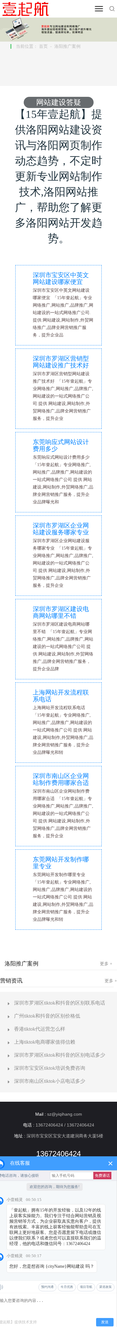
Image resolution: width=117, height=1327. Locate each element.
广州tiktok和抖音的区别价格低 (47, 1016)
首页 (43, 46)
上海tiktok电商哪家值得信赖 (44, 1042)
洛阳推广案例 (67, 46)
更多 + (106, 963)
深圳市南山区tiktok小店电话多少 (49, 1081)
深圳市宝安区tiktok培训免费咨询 (49, 1068)
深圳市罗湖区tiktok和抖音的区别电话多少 (59, 1055)
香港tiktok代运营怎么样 (39, 1029)
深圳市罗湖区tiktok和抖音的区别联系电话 (59, 1002)
